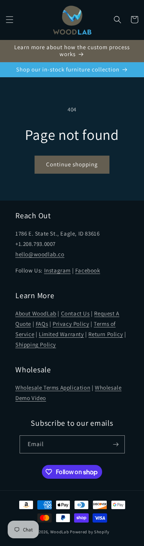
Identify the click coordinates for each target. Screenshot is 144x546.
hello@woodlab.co (40, 254)
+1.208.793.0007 (35, 243)
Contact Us (75, 313)
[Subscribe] (116, 444)
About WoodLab (35, 313)
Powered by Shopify (89, 531)
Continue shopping (72, 164)
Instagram (57, 270)
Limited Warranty (61, 334)
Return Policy (105, 334)
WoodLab (59, 531)
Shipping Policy (35, 344)
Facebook (87, 270)
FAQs (42, 323)
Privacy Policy (71, 323)
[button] (9, 19)
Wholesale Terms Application (52, 387)
